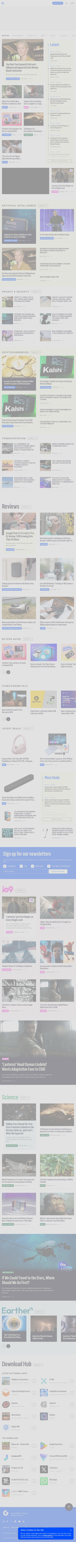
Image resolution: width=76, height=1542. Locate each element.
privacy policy (47, 1535)
